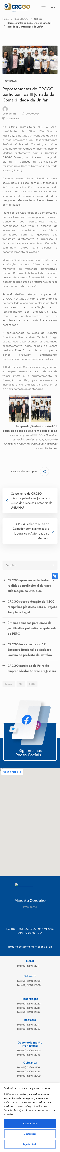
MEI (20, 684)
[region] (30, 1117)
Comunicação (9, 113)
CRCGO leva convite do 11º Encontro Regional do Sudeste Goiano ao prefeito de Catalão (30, 649)
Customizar (30, 1133)
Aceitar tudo (30, 1123)
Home (5, 19)
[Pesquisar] (30, 565)
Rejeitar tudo (30, 1144)
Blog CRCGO (21, 19)
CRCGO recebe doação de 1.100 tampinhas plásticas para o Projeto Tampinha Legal (32, 606)
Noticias (38, 19)
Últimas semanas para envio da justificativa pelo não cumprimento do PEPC (32, 628)
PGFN (32, 684)
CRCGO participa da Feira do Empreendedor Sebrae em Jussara (32, 668)
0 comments (12, 118)
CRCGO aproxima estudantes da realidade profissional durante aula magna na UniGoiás (31, 585)
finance (8, 684)
